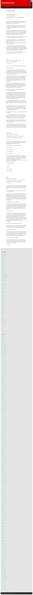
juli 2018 (3, 485)
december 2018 (4, 477)
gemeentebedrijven (4, 274)
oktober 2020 (4, 443)
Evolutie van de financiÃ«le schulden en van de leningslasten (15, 136)
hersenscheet (4, 280)
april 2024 (3, 379)
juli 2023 (3, 393)
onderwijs (3, 303)
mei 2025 (3, 359)
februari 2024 (4, 382)
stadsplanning (4, 320)
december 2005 (4, 572)
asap (2, 257)
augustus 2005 (4, 578)
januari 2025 (3, 365)
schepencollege (13, 14)
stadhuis (3, 317)
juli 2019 (3, 466)
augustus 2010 (4, 540)
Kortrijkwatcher (8, 3)
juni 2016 (3, 523)
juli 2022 (3, 411)
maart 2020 (3, 454)
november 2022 (4, 405)
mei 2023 (3, 396)
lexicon (3, 289)
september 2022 (4, 408)
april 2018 (3, 489)
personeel (3, 306)
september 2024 (4, 371)
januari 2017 (3, 512)
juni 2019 (3, 468)
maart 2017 (3, 509)
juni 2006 (3, 563)
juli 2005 (3, 580)
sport (2, 315)
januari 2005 (3, 589)
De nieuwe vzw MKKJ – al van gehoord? (15, 61)
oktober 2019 (4, 462)
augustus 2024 (4, 373)
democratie (3, 268)
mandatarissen (8, 14)
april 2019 (3, 471)
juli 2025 (3, 356)
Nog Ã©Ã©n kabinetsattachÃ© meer (15, 16)
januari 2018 (3, 494)
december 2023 (4, 385)
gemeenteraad (4, 277)
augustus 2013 (4, 537)
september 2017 (4, 500)
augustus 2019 (4, 465)
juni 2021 (3, 431)
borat (2, 260)
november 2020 (4, 442)
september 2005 (4, 577)
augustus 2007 (4, 557)
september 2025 (4, 353)
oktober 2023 (4, 388)
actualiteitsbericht (4, 254)
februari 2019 (4, 474)
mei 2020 (3, 451)
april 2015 (3, 529)
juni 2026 (3, 339)
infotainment (3, 283)
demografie (3, 269)
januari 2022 (3, 420)
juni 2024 (3, 376)
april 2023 (3, 397)
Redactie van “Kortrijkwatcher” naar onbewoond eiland (15, 180)
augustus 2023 (4, 391)
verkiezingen (3, 326)
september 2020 (4, 445)
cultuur (3, 266)
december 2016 (4, 514)
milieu (3, 294)
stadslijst (3, 318)
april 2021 (3, 434)
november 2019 (4, 460)
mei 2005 (3, 583)
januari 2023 (3, 402)
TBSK (2, 323)
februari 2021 (4, 437)
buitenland (3, 263)
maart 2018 (3, 491)
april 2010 (3, 543)
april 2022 (3, 416)
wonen (3, 329)
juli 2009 (3, 546)
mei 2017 (3, 506)
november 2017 (4, 497)
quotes (3, 309)
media (3, 292)
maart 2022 (3, 417)
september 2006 (4, 558)
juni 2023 (3, 394)
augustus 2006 (4, 560)
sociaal (3, 314)
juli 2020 (3, 448)
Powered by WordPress (4, 593)
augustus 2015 (4, 526)
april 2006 (3, 566)
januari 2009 (3, 549)
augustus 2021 (4, 428)
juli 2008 (3, 554)
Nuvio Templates (12, 593)
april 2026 (3, 342)
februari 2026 (4, 345)
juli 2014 (3, 535)
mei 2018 (3, 488)
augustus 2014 (4, 534)
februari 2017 (4, 511)
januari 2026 (3, 347)
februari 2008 (4, 555)
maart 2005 (3, 586)
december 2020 (4, 440)
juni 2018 (3, 486)
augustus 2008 (4, 552)
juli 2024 (3, 374)
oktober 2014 (4, 532)
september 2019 (4, 463)
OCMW (3, 300)
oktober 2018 (4, 480)
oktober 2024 (4, 370)
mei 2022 (3, 414)
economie (3, 271)
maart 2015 (3, 531)
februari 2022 (4, 419)
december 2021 (4, 422)
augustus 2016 (4, 520)
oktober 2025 (4, 351)
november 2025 (4, 350)
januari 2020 (3, 457)
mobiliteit (3, 295)
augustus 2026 (4, 336)
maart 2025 (3, 362)
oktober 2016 (4, 517)
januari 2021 (3, 439)
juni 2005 (3, 581)
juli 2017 (3, 503)
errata (3, 272)
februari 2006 (4, 569)
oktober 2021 (4, 425)
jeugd (2, 286)
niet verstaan (3, 297)
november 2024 (4, 368)
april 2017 (3, 508)
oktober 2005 (4, 575)
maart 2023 (3, 399)
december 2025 (4, 348)
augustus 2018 (4, 483)
